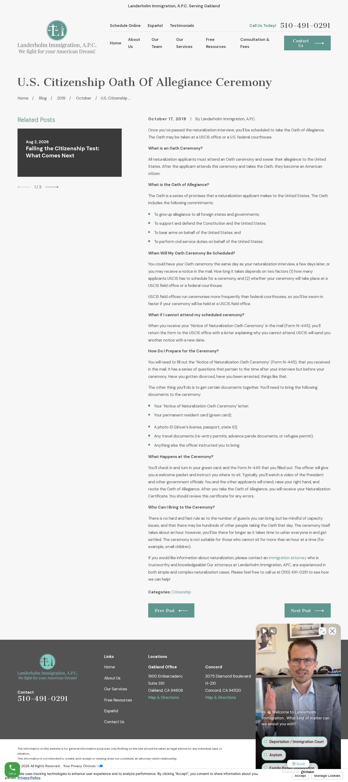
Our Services (115, 688)
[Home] (57, 37)
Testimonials (182, 25)
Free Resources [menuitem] (216, 43)
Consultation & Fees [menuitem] (255, 43)
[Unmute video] (264, 631)
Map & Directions (163, 697)
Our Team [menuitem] (157, 43)
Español (155, 25)
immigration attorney (288, 557)
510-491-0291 (305, 25)
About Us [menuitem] (134, 43)
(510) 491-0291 (294, 572)
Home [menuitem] (115, 43)
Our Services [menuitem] (184, 43)
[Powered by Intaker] (308, 772)
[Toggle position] (322, 631)
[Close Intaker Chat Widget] (332, 631)
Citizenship (181, 592)
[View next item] (51, 187)
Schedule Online (125, 25)
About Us (112, 678)
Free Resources (118, 700)
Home (109, 667)
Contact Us (114, 721)
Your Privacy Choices (80, 766)
